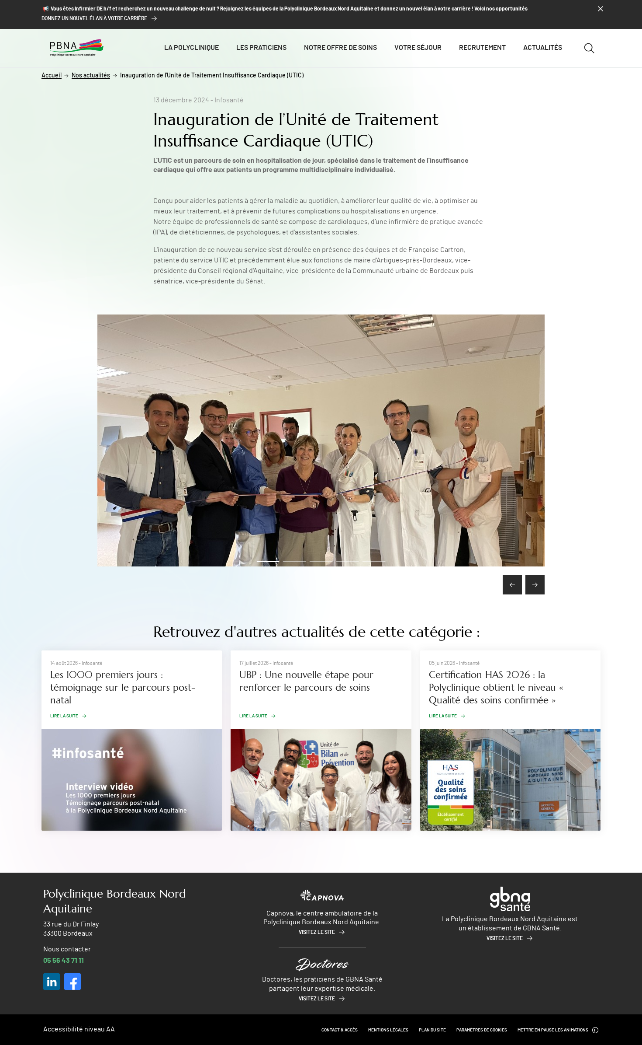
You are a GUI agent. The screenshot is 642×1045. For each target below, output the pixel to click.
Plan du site (432, 1030)
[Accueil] (77, 47)
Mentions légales (388, 1030)
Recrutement (482, 47)
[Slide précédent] (512, 584)
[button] (268, 561)
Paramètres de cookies (481, 1030)
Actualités (542, 47)
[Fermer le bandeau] (600, 8)
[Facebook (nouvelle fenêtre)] (72, 981)
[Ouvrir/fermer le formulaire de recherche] (589, 48)
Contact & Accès (339, 1030)
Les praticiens (261, 47)
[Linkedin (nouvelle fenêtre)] (51, 981)
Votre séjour (418, 47)
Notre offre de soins (340, 47)
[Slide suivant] (535, 584)
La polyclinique (191, 47)
